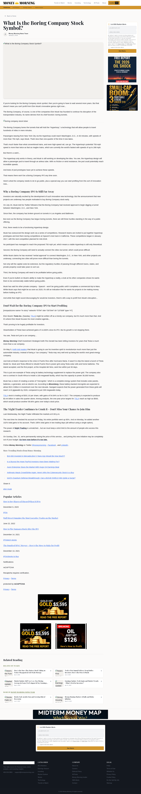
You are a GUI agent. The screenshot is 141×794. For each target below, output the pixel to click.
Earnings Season (27, 7)
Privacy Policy (121, 43)
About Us (75, 765)
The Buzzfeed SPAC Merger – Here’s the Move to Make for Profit (31, 545)
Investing (78, 3)
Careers (74, 768)
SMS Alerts (75, 780)
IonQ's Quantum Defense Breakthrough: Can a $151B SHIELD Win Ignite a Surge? (41, 478)
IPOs (5, 513)
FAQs (108, 765)
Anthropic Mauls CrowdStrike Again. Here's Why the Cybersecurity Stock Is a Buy (40, 473)
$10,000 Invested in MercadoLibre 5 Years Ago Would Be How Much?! (36, 456)
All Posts (96, 3)
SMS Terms (129, 43)
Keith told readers (19, 349)
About (104, 3)
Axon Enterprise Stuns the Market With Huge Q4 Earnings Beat (33, 467)
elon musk (7, 489)
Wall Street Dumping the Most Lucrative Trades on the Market (30, 518)
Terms (13, 578)
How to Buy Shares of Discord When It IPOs (21, 501)
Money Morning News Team (23, 692)
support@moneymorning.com (24, 772)
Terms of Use (111, 768)
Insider (113, 3)
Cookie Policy (111, 777)
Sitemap (109, 783)
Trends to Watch (59, 3)
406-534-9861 (8, 772)
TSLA (33, 316)
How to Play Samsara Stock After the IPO (21, 529)
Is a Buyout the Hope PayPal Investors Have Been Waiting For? (33, 462)
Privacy (6, 578)
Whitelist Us (110, 771)
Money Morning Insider (79, 777)
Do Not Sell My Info (113, 780)
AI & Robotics (16, 7)
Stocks (70, 3)
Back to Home (11, 16)
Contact (74, 783)
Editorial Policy (77, 771)
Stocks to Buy (13, 556)
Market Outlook (39, 7)
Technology (87, 3)
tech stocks (12, 540)
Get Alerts (122, 51)
